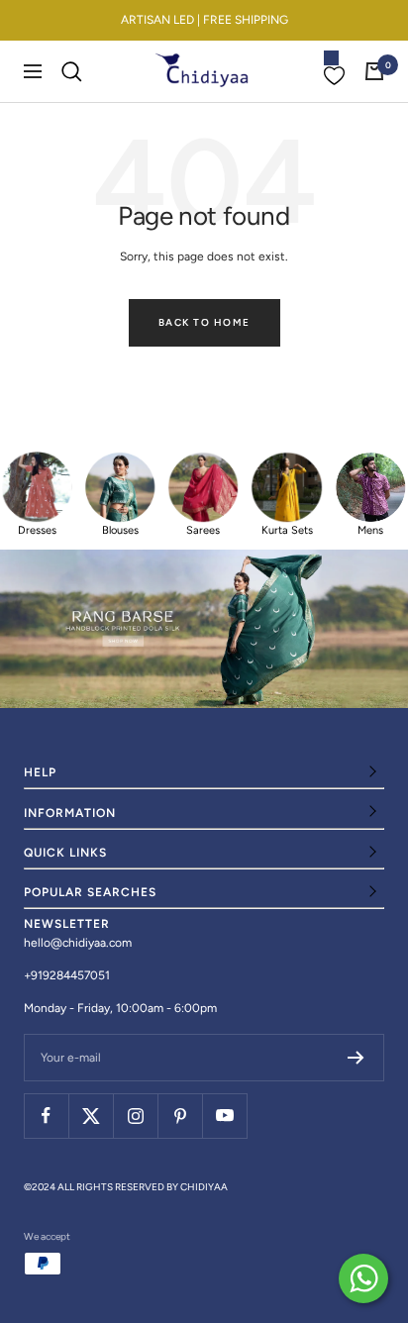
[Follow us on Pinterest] (179, 1115)
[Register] (356, 1058)
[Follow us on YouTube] (224, 1115)
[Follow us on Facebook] (46, 1115)
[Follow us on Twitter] (90, 1115)
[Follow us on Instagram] (135, 1115)
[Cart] (374, 71)
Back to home (204, 322)
